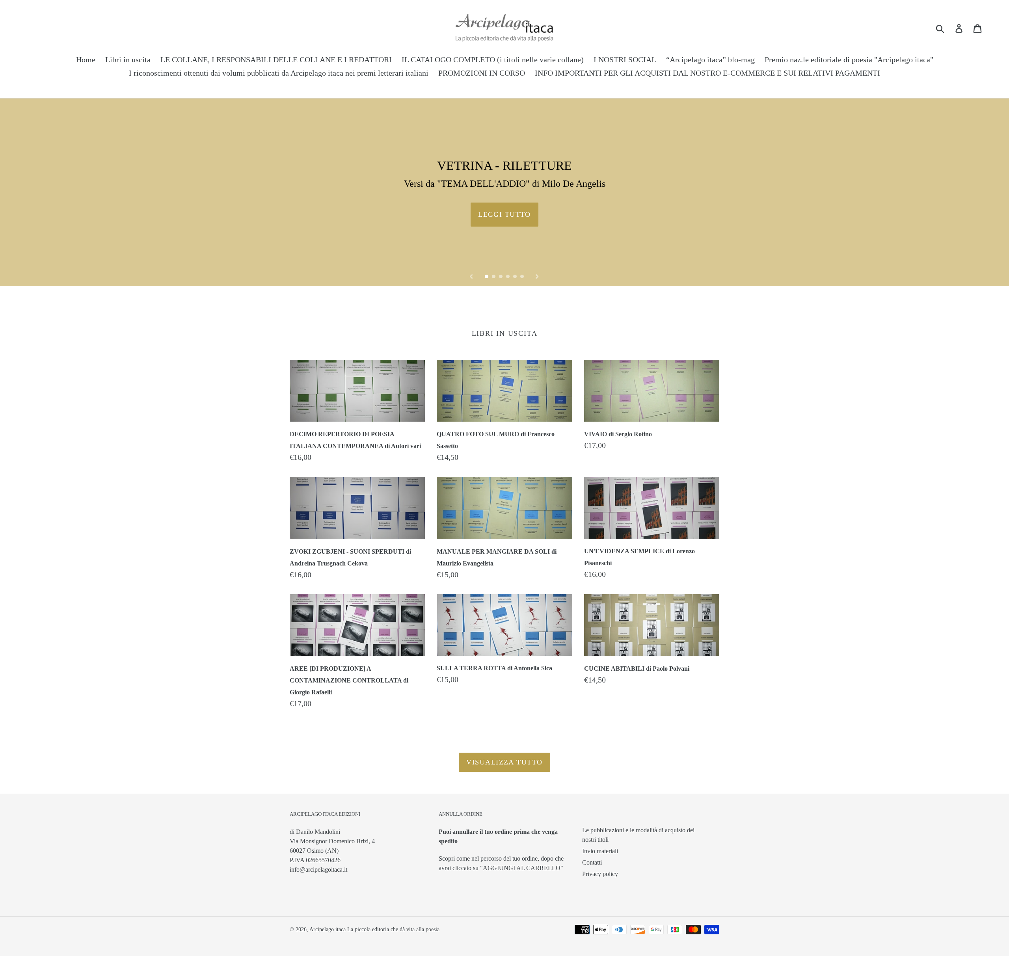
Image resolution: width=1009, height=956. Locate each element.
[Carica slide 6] (522, 277)
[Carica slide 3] (501, 277)
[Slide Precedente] (471, 275)
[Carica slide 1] (487, 277)
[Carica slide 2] (494, 277)
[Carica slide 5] (515, 277)
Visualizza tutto (504, 762)
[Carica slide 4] (508, 277)
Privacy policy (600, 873)
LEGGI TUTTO (504, 214)
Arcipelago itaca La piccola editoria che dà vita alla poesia (374, 929)
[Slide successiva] (537, 275)
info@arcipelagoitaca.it (318, 869)
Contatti (592, 862)
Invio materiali (600, 851)
